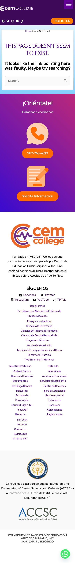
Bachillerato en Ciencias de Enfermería (39, 311)
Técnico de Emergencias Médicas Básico (39, 350)
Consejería (55, 405)
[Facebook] (3, 21)
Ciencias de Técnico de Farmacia (39, 330)
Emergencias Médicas (39, 321)
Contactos (20, 429)
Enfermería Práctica (39, 355)
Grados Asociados (38, 316)
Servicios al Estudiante (53, 380)
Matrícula (53, 366)
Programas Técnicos (37, 340)
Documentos (20, 380)
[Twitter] (8, 21)
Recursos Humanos (22, 376)
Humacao (22, 424)
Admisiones (54, 371)
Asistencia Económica (54, 376)
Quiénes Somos (22, 371)
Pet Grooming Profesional (39, 359)
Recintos (20, 414)
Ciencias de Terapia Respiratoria (39, 335)
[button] (63, 21)
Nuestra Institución (20, 366)
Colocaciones (54, 409)
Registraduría (54, 414)
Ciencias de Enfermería (39, 326)
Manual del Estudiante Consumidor (22, 395)
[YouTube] (17, 21)
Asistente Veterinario (39, 345)
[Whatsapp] (65, 554)
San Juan (22, 419)
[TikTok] (22, 21)
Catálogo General (22, 386)
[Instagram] (12, 21)
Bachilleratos (37, 305)
